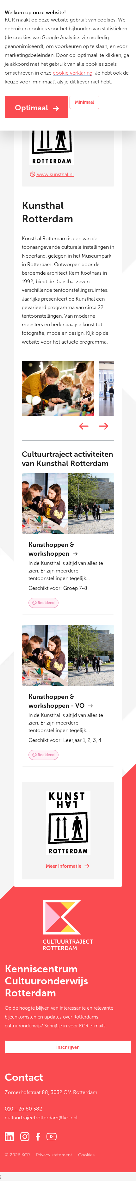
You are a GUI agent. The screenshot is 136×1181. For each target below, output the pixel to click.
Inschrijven (68, 1047)
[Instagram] (24, 1136)
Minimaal (84, 102)
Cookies (86, 1155)
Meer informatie (64, 866)
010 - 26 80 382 (23, 1109)
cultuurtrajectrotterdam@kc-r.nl (41, 1118)
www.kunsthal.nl (55, 174)
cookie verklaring (72, 73)
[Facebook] (38, 1136)
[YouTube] (51, 1136)
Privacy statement (54, 1155)
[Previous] (83, 426)
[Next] (103, 426)
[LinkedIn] (9, 1136)
